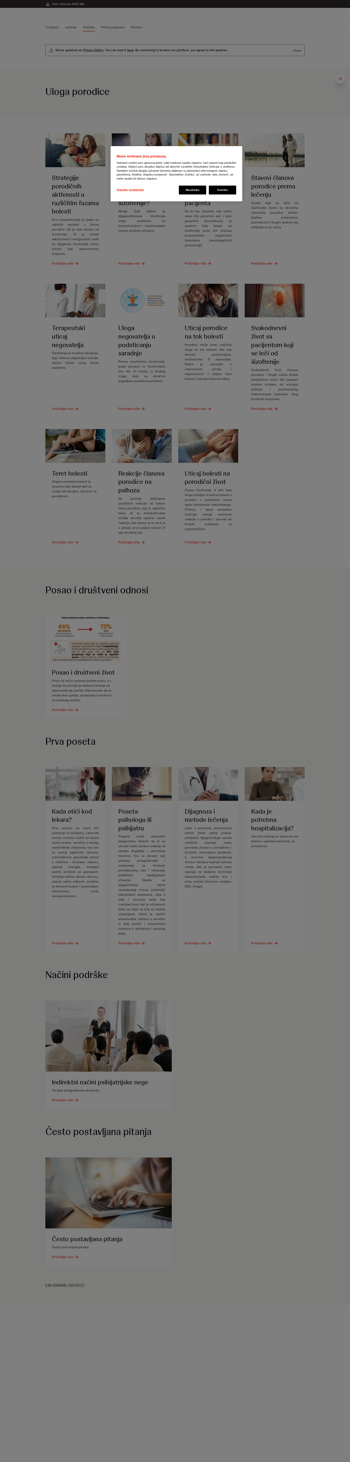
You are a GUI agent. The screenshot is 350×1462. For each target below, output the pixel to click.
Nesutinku (193, 189)
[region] (176, 173)
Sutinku (222, 189)
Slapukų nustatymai (130, 189)
